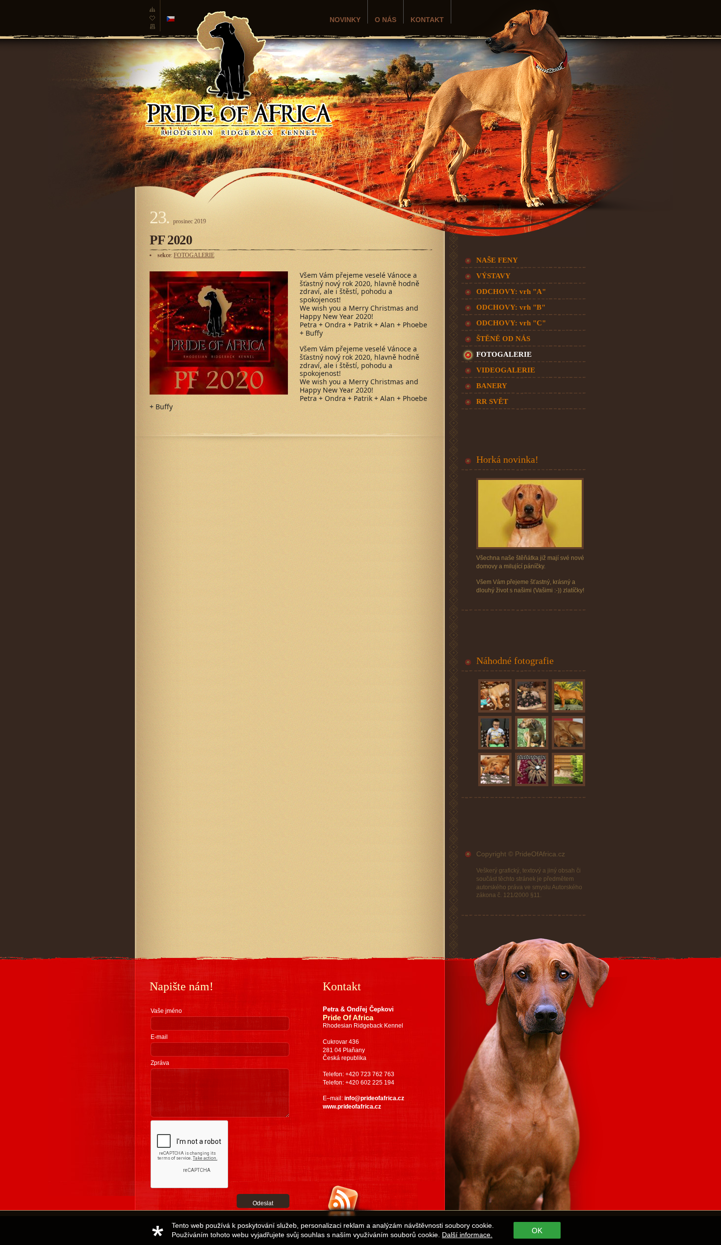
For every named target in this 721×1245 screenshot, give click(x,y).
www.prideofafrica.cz (352, 1106)
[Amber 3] (530, 749)
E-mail (159, 1036)
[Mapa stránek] (152, 11)
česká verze (171, 19)
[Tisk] (152, 29)
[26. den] (530, 712)
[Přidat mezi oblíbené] (152, 20)
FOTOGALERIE (194, 255)
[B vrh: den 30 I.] (494, 749)
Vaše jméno (166, 1010)
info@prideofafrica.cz (374, 1098)
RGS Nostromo (202, 1214)
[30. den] (494, 786)
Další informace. (467, 1235)
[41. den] (494, 712)
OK (537, 1230)
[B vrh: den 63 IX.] (567, 786)
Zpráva (160, 1063)
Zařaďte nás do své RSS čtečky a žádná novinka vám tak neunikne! (367, 1227)
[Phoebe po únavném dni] (567, 749)
